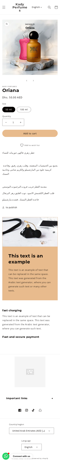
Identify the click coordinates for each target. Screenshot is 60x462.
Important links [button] (17, 398)
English (36, 7)
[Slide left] (26, 80)
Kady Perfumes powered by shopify (33, 458)
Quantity (6, 116)
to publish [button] (11, 207)
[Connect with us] (6, 456)
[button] (3, 7)
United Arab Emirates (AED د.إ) (28, 430)
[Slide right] (33, 80)
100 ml (24, 109)
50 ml (9, 109)
